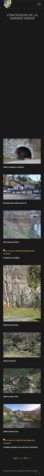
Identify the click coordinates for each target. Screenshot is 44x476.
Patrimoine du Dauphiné (17, 471)
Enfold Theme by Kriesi (31, 471)
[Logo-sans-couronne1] (18, 4)
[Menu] (38, 4)
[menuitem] (38, 4)
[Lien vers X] (36, 473)
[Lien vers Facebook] (39, 473)
